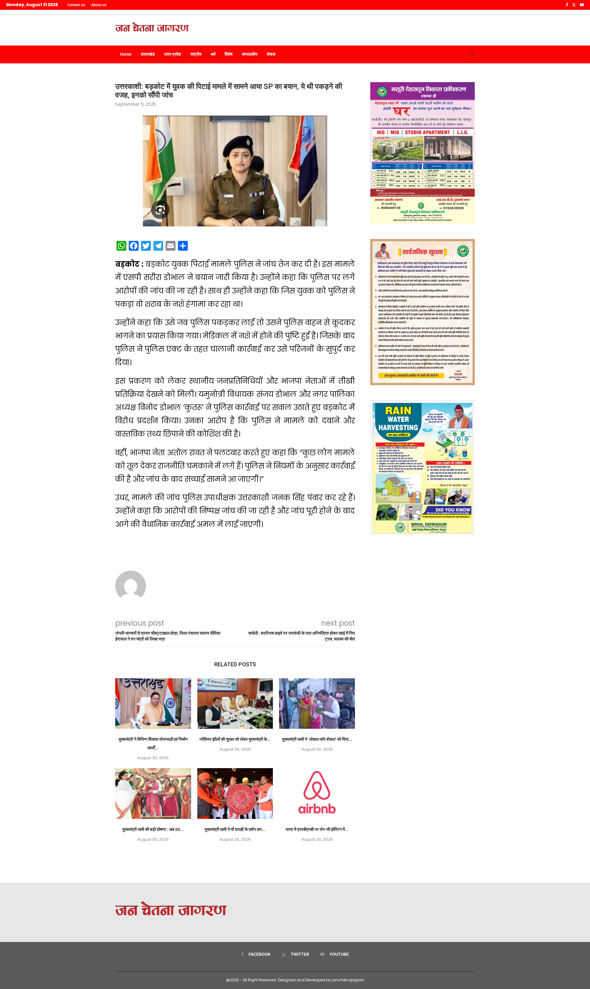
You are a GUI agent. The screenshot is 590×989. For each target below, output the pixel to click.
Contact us (76, 5)
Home (126, 54)
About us (98, 5)
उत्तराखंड (148, 54)
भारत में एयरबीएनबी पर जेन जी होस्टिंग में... (316, 829)
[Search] (472, 54)
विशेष (229, 54)
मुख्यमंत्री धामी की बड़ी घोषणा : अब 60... (153, 829)
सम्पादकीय (250, 54)
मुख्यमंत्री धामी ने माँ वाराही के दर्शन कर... (235, 829)
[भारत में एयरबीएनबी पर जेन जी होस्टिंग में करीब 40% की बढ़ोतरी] (317, 793)
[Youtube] (582, 5)
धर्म (213, 54)
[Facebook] (567, 5)
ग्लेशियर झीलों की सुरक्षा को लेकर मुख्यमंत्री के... (235, 739)
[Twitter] (574, 5)
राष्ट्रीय (196, 54)
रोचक (271, 54)
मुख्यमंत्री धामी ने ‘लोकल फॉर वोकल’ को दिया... (317, 739)
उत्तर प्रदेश (172, 54)
